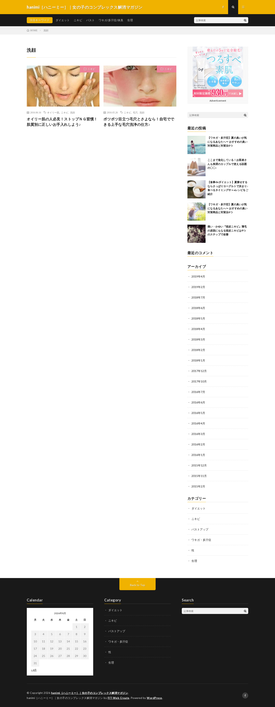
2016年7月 (198, 392)
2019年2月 (198, 287)
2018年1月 (198, 360)
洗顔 (72, 112)
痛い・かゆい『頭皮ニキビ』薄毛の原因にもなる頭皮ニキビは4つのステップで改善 (227, 230)
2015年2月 (198, 486)
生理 (130, 20)
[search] (245, 20)
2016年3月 (198, 434)
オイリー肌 (53, 112)
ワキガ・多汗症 (201, 540)
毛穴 (135, 112)
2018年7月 (198, 297)
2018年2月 (198, 350)
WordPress (154, 698)
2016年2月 (198, 444)
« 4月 (34, 669)
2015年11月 (199, 476)
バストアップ (199, 529)
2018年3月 (198, 339)
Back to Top (137, 585)
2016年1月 (198, 455)
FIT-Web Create (118, 698)
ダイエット (63, 20)
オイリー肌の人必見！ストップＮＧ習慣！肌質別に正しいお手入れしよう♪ (62, 122)
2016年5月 (198, 413)
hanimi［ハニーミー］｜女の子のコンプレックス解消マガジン (89, 692)
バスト (90, 20)
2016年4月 (198, 423)
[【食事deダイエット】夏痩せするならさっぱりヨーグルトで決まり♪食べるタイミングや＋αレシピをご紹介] (196, 189)
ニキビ (78, 20)
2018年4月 (198, 329)
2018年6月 (198, 308)
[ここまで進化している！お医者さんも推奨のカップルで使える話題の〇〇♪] (196, 167)
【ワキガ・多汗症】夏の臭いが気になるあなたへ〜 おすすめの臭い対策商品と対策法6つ (227, 141)
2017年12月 (199, 371)
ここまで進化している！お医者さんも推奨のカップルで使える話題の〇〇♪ (227, 163)
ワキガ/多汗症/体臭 (111, 20)
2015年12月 (199, 465)
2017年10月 (199, 381)
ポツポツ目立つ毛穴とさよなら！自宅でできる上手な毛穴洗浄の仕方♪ (138, 122)
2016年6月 (198, 402)
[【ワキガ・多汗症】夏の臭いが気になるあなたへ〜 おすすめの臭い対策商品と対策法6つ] (196, 145)
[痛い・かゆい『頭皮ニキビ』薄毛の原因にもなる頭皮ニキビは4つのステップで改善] (196, 234)
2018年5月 (198, 318)
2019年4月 (198, 276)
